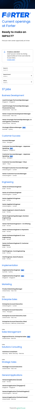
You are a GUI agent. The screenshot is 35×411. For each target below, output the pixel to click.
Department (7, 74)
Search (5, 68)
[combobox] (3, 76)
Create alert (11, 60)
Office (5, 80)
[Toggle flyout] (31, 76)
